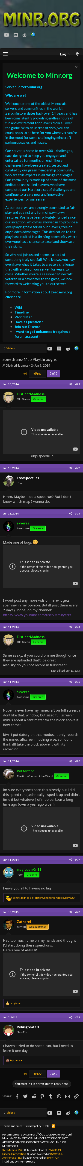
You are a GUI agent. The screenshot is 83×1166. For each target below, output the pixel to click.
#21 (77, 384)
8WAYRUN (54, 1150)
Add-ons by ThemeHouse (19, 1161)
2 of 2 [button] (53, 373)
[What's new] (77, 54)
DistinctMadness (17, 365)
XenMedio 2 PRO (13, 1150)
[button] (5, 54)
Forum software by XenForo (37, 1134)
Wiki (18, 307)
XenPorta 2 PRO (12, 1157)
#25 (77, 682)
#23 (77, 513)
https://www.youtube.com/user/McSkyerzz (37, 614)
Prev (38, 373)
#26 (77, 761)
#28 (77, 912)
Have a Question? (29, 322)
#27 (77, 860)
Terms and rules (12, 1126)
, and (42, 897)
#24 (77, 627)
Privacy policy (33, 1126)
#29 (77, 1017)
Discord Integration (14, 1154)
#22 (77, 468)
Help (46, 1126)
